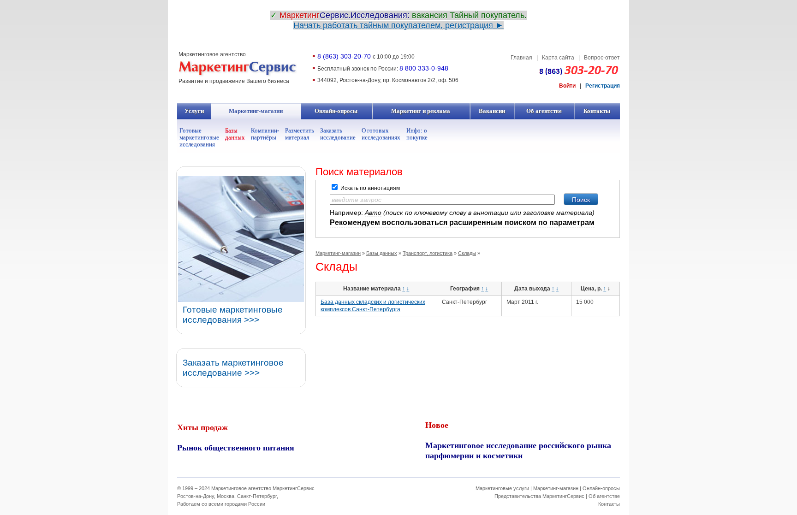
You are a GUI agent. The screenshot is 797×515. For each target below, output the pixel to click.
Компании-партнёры (265, 134)
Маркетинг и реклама (421, 111)
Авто (373, 212)
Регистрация (602, 86)
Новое (436, 425)
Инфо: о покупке (417, 134)
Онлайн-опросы (336, 111)
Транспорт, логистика (427, 253)
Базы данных (235, 134)
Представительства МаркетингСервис (539, 496)
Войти (567, 86)
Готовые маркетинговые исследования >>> (233, 315)
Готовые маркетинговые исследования (199, 137)
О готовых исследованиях (381, 134)
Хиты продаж (202, 427)
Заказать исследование (338, 134)
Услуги (194, 111)
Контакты (597, 111)
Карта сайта (558, 57)
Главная (521, 57)
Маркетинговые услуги (502, 488)
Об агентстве (544, 111)
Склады (467, 253)
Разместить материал (299, 134)
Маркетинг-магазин (256, 111)
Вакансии (492, 111)
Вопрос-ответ (602, 57)
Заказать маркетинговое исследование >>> (233, 368)
